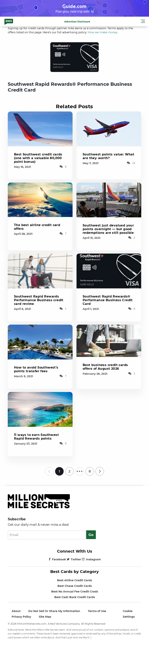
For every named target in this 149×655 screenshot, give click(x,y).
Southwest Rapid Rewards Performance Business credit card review (38, 300)
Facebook (59, 559)
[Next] (100, 471)
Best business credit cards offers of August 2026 (105, 366)
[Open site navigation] (143, 22)
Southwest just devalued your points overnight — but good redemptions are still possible (108, 229)
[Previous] (49, 471)
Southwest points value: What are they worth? (108, 156)
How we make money (102, 32)
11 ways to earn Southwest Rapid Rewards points (36, 436)
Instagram (93, 559)
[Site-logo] (9, 21)
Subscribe (17, 519)
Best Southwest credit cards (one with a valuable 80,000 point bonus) (38, 158)
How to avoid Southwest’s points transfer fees (36, 369)
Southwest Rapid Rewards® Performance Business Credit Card (108, 300)
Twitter (76, 559)
